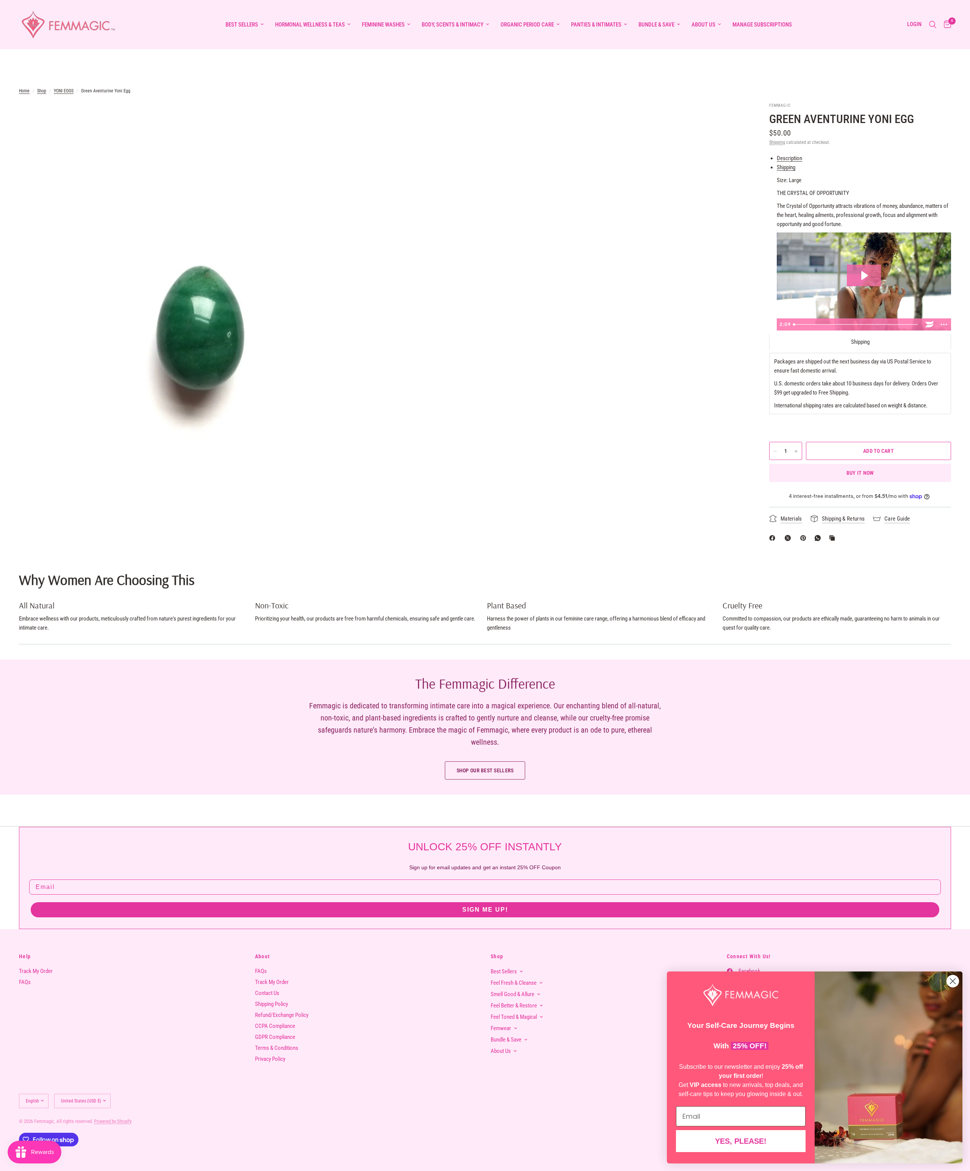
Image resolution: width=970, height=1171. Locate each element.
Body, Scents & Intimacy (452, 24)
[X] (789, 538)
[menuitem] (244, 24)
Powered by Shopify (112, 1121)
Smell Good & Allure (512, 994)
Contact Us (267, 993)
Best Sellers (241, 24)
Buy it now (860, 473)
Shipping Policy (271, 1004)
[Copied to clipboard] (833, 538)
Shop (41, 91)
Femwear (501, 1028)
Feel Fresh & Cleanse (514, 982)
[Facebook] (773, 538)
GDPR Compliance (275, 1037)
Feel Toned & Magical (514, 1017)
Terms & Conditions (276, 1048)
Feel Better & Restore (514, 1005)
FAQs (25, 982)
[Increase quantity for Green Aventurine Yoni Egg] (796, 451)
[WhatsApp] (819, 538)
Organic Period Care (527, 24)
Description (789, 158)
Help (25, 956)
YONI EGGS (64, 91)
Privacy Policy (270, 1059)
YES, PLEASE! (741, 1141)
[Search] (932, 24)
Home (24, 91)
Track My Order (36, 971)
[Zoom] (366, 118)
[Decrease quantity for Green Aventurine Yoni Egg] (775, 451)
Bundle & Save (656, 24)
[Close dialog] (952, 981)
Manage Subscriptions (762, 24)
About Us (703, 24)
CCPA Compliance (275, 1026)
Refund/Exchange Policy (281, 1015)
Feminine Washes (383, 24)
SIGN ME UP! (485, 909)
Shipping (777, 142)
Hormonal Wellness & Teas (310, 24)
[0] (945, 24)
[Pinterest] (804, 538)
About (262, 956)
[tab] (860, 342)
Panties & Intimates (596, 24)
